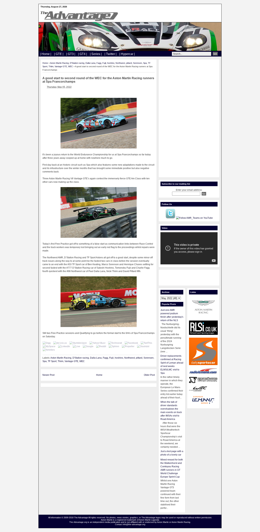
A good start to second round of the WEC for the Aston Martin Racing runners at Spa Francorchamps (98, 80)
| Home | (45, 54)
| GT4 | (82, 54)
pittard (129, 63)
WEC (70, 66)
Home (45, 63)
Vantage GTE (61, 66)
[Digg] (47, 343)
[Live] (76, 346)
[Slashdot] (143, 346)
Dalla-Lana (90, 63)
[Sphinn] (114, 346)
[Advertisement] (189, 118)
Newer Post (48, 375)
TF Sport (52, 361)
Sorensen (137, 63)
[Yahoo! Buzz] (97, 343)
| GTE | (58, 54)
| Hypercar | (127, 54)
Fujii (104, 63)
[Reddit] (101, 346)
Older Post (149, 375)
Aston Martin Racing (59, 63)
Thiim (51, 66)
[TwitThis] (146, 343)
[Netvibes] (49, 350)
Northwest (120, 63)
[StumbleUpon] (78, 343)
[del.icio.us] (60, 343)
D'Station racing (77, 63)
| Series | (96, 54)
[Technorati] (115, 343)
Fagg (99, 63)
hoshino (110, 63)
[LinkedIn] (64, 346)
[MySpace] (49, 346)
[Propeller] (128, 346)
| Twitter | (110, 54)
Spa (145, 63)
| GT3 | (70, 54)
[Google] (88, 346)
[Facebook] (131, 343)
